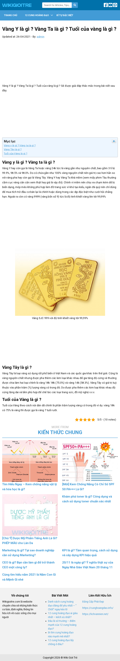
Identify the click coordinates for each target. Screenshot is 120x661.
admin (40, 36)
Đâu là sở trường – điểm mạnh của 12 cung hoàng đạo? (62, 624)
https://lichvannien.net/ (95, 614)
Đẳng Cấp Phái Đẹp (93, 601)
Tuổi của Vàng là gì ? (15, 153)
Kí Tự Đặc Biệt (64, 15)
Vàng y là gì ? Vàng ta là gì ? (20, 145)
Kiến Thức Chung (60, 430)
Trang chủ (10, 15)
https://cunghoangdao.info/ (97, 607)
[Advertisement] (60, 60)
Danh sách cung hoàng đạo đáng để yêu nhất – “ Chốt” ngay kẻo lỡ (62, 605)
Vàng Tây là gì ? (13, 149)
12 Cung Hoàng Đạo (37, 15)
